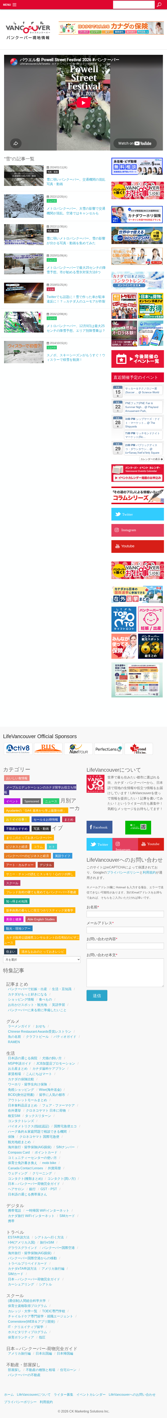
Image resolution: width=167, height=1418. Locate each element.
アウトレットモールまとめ (27, 1100)
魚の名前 (14, 1036)
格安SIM (14, 1116)
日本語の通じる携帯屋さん (27, 1194)
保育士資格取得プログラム (27, 1306)
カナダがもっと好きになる (27, 994)
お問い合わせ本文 (102, 955)
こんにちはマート (39, 1074)
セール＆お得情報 (46, 819)
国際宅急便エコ (65, 1126)
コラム (38, 846)
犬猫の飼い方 (52, 1058)
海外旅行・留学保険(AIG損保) (29, 1147)
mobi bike (49, 1163)
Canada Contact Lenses (25, 1168)
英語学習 (58, 1004)
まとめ (51, 289)
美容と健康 (13, 919)
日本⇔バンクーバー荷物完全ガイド (34, 1183)
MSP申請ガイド (19, 1063)
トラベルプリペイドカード (27, 1263)
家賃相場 (14, 1074)
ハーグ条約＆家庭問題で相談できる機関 (37, 1131)
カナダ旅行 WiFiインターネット (31, 1216)
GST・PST (49, 1189)
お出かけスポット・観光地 (27, 1004)
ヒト (52, 846)
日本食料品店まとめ (22, 1105)
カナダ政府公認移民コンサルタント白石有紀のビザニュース (41, 940)
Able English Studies (41, 919)
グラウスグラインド (22, 1247)
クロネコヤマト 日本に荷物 (46, 1110)
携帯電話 (14, 1210)
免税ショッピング (21, 1089)
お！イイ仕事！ (16, 819)
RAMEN (14, 1042)
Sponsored (31, 801)
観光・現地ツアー (18, 928)
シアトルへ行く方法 (49, 1237)
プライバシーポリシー (123, 872)
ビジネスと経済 (16, 846)
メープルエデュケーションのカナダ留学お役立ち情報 (40, 790)
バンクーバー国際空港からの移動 (32, 1258)
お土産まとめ (17, 1068)
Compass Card (19, 1152)
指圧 (42, 1337)
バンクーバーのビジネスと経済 (27, 856)
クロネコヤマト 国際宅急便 (39, 1136)
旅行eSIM (47, 1242)
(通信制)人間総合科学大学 (27, 1300)
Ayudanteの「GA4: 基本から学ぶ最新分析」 (36, 810)
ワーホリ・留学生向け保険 (27, 1084)
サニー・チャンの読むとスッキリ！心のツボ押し (39, 874)
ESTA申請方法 (19, 1237)
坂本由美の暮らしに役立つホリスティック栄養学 (39, 910)
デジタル (46, 865)
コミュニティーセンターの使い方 (32, 1157)
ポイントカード (46, 1152)
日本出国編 (44, 1353)
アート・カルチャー (20, 865)
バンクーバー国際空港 (58, 1247)
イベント (12, 801)
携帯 (11, 1221)
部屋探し (14, 1370)
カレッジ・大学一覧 (22, 1311)
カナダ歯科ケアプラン (48, 1068)
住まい (10, 951)
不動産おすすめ (16, 828)
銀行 (32, 1189)
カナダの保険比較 (21, 1079)
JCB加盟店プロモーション (55, 1063)
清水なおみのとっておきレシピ (42, 951)
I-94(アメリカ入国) (21, 1242)
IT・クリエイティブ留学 (25, 1327)
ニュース (52, 201)
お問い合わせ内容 (102, 939)
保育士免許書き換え (22, 1163)
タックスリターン (38, 1116)
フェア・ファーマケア (58, 1105)
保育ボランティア (21, 1337)
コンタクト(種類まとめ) (25, 1178)
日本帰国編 (65, 1353)
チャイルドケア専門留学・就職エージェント (40, 1316)
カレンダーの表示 (151, 459)
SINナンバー (65, 1147)
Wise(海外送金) (50, 1089)
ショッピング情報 (21, 999)
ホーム (9, 1394)
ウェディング (17, 1173)
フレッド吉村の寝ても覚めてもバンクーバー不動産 (41, 892)
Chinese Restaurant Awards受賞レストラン (39, 1031)
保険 (11, 1136)
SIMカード (67, 1216)
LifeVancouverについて (34, 1394)
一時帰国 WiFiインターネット (47, 1210)
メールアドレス (100, 923)
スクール (12, 883)
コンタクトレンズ (21, 1121)
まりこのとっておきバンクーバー (29, 837)
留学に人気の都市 (52, 1094)
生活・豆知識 (61, 989)
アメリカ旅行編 (53, 1268)
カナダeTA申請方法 (22, 1268)
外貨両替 (54, 1168)
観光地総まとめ (19, 1142)
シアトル (45, 1284)
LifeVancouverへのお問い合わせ (132, 1394)
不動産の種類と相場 (40, 1370)
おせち (40, 1026)
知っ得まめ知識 (16, 901)
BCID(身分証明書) (21, 1094)
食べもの (45, 999)
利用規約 (149, 872)
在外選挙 (14, 1110)
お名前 (93, 907)
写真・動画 (53, 172)
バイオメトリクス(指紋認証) (28, 1126)
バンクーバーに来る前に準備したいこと (37, 1010)
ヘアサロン (16, 1189)
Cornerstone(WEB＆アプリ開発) (31, 1321)
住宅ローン (68, 1370)
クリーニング (42, 1173)
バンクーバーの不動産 (24, 1375)
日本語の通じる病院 (22, 1058)
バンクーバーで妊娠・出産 (27, 989)
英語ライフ (62, 856)
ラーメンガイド (19, 1026)
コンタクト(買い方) (61, 1178)
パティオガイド (65, 1036)
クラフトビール (37, 1036)
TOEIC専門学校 (53, 1311)
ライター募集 (63, 1394)
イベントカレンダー (91, 1394)
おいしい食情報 (16, 778)
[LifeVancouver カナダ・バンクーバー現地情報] (28, 41)
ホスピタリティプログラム (27, 1332)
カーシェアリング (21, 1284)
